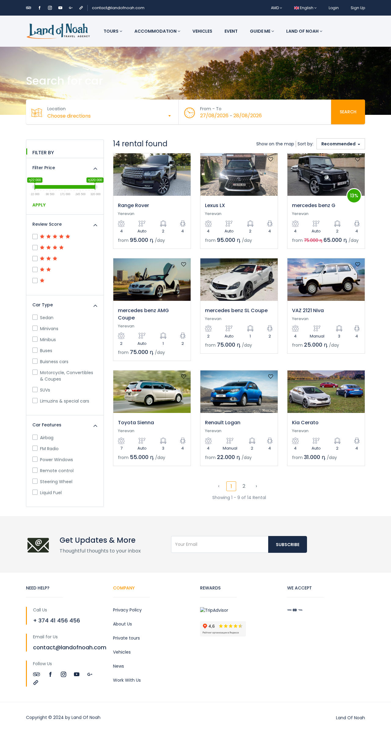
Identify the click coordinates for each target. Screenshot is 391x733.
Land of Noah (303, 31)
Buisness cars (54, 362)
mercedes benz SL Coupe (236, 310)
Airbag (46, 438)
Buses (46, 351)
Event (231, 31)
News (118, 666)
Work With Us (127, 680)
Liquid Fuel (51, 493)
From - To (210, 109)
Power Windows (56, 460)
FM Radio (49, 449)
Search (348, 112)
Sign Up (358, 7)
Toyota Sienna (136, 422)
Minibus (48, 340)
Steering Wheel (56, 482)
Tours (111, 31)
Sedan (46, 318)
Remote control (57, 471)
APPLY (39, 205)
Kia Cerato (305, 422)
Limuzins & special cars (64, 401)
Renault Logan (222, 422)
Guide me (260, 31)
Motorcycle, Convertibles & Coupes (66, 376)
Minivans (49, 329)
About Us (122, 624)
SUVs (45, 390)
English (306, 7)
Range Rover (133, 205)
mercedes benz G (313, 205)
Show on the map (275, 144)
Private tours (126, 638)
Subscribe (287, 545)
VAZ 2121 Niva (308, 310)
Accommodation (155, 31)
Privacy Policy (127, 610)
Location (56, 109)
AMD (275, 7)
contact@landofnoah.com (118, 8)
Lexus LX (215, 205)
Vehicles (202, 31)
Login (334, 7)
